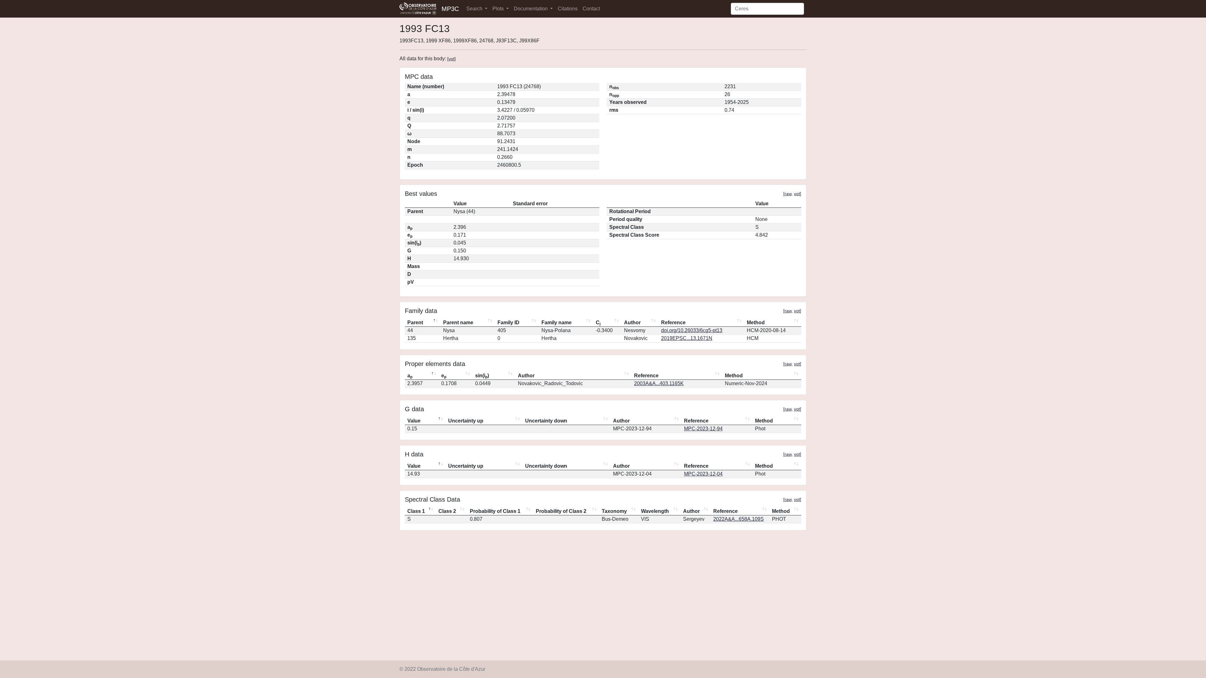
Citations (568, 8)
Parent (415, 322)
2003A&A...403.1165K (659, 383)
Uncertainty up (465, 420)
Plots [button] (498, 8)
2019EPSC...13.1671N (686, 338)
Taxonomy (614, 511)
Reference (673, 322)
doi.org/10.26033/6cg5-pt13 (691, 330)
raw (788, 193)
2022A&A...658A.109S (738, 519)
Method (756, 322)
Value (414, 420)
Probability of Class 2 (561, 511)
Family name (556, 322)
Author (632, 322)
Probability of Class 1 (495, 511)
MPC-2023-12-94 (703, 428)
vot (451, 58)
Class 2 (447, 511)
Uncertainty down (546, 420)
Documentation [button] (531, 8)
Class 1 (416, 511)
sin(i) (482, 376)
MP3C (450, 8)
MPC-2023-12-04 (703, 473)
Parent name (458, 322)
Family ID (508, 322)
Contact (591, 8)
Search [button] (475, 8)
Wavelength (655, 511)
